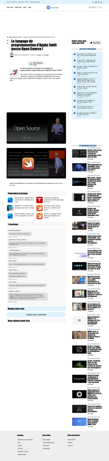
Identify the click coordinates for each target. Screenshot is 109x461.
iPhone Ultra (14, 2)
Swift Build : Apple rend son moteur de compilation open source (52, 208)
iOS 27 (27, 2)
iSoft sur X (70, 445)
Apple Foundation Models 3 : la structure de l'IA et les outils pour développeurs (93, 320)
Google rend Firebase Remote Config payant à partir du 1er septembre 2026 (93, 212)
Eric (16, 55)
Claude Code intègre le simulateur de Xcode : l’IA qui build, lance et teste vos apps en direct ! (94, 197)
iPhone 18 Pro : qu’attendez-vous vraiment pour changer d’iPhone (86, 60)
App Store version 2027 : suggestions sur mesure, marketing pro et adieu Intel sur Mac (94, 280)
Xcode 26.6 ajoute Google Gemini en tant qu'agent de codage (93, 225)
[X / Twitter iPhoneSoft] (93, 2)
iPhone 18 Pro (21, 2)
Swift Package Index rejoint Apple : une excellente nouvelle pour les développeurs (94, 239)
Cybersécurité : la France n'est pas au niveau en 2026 (87, 87)
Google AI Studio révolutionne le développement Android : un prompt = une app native (94, 379)
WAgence (70, 442)
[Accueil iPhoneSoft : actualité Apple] (7, 37)
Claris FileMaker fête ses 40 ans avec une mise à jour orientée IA (94, 253)
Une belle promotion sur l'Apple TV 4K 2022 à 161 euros (87, 113)
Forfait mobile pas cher (48, 442)
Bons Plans (18, 7)
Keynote (8, 2)
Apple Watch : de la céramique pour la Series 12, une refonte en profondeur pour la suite (87, 94)
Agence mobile (71, 439)
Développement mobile (15, 37)
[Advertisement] (54, 23)
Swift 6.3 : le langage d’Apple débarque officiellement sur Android (52, 216)
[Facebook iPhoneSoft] (96, 2)
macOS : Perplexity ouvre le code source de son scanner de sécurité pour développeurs (94, 364)
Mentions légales (22, 454)
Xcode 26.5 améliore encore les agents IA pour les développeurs (94, 408)
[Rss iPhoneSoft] (101, 2)
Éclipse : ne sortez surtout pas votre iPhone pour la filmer (87, 73)
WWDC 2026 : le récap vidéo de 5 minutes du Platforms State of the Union (93, 335)
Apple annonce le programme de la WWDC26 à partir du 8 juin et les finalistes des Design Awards (94, 394)
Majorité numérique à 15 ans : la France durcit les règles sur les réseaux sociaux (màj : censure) (86, 80)
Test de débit (46, 445)
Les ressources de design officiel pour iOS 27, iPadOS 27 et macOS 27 (94, 306)
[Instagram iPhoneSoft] (99, 2)
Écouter (46, 55)
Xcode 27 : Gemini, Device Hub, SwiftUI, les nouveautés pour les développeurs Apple (94, 349)
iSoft (19, 442)
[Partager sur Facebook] (7, 43)
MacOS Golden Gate (35, 2)
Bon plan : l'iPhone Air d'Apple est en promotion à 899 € (87, 67)
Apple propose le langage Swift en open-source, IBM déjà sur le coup (24, 200)
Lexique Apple (46, 448)
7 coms (39, 55)
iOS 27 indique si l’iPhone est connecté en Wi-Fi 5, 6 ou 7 (85, 107)
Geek (29, 7)
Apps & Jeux (10, 7)
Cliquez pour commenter (36, 315)
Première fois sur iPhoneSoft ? (25, 439)
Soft (54, 8)
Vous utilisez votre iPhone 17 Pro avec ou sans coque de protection (86, 54)
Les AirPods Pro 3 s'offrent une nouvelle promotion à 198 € (86, 101)
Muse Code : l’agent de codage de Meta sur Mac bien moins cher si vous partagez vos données (94, 182)
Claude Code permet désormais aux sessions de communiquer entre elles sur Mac (94, 153)
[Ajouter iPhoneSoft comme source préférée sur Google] (36, 63)
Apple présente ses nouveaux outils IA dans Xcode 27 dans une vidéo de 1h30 (94, 266)
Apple (25, 7)
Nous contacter (46, 439)
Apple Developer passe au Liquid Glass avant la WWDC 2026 (93, 421)
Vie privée (20, 448)
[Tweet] (7, 40)
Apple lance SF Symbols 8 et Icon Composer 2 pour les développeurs (94, 293)
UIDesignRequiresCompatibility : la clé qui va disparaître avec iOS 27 (94, 167)
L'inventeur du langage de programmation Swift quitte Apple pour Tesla (54, 200)
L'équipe (20, 445)
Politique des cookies (23, 451)
